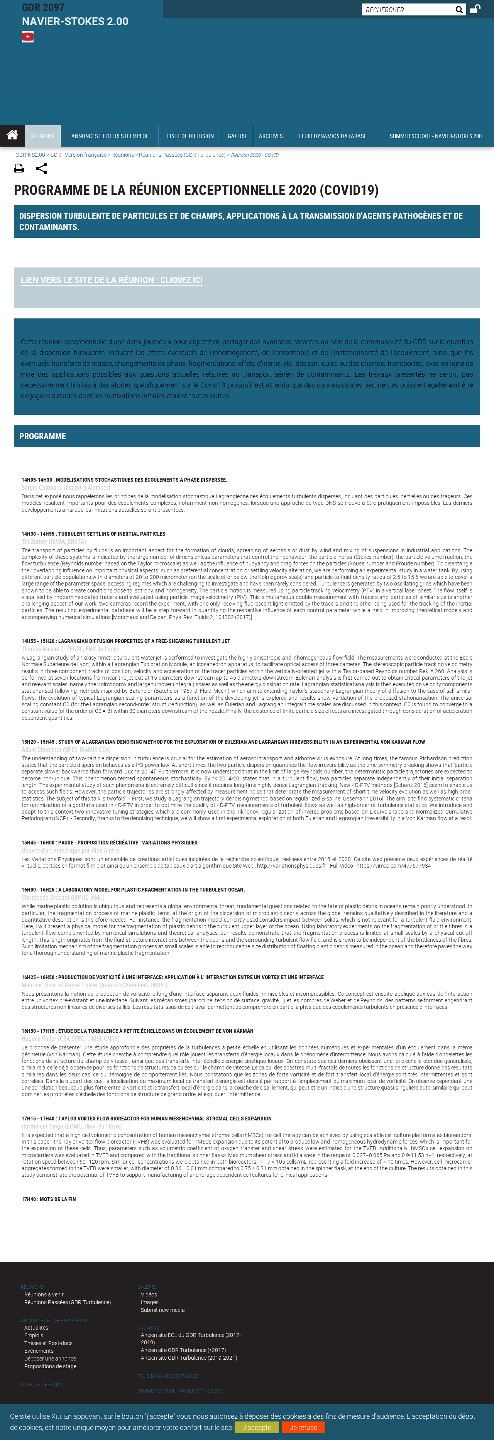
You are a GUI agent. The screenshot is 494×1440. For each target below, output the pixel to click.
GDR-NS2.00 (30, 154)
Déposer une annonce (50, 1358)
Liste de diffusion (42, 1384)
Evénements (39, 1350)
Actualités (36, 1327)
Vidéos (149, 1294)
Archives (148, 1328)
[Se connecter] (480, 10)
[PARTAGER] (44, 169)
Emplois (33, 1335)
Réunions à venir (44, 1294)
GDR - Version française (78, 154)
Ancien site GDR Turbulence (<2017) (183, 1350)
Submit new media (163, 1309)
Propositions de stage (50, 1366)
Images (150, 1302)
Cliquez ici (112, 279)
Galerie (146, 1287)
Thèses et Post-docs (48, 1343)
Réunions (123, 154)
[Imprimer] (22, 169)
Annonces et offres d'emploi (56, 1320)
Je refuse (303, 1427)
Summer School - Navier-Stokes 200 (179, 1391)
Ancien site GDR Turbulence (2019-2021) (189, 1357)
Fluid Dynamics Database (167, 1376)
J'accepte (256, 1427)
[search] (414, 9)
